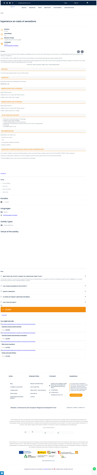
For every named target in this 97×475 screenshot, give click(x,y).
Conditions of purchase (16, 387)
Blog (11, 383)
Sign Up (76, 3)
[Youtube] (10, 3)
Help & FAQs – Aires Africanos (38, 390)
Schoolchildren (57, 7)
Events (40, 7)
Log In (65, 3)
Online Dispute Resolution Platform (16, 397)
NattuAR (53, 460)
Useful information (69, 7)
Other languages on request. (11, 45)
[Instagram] (12, 3)
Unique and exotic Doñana (9, 352)
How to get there (34, 387)
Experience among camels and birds (11, 326)
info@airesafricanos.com (24, 3)
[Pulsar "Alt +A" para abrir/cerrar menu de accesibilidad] (2, 473)
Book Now (4, 315)
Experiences (32, 7)
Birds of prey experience (8, 344)
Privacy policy (13, 393)
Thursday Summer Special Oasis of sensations (14, 335)
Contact (32, 396)
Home (2, 13)
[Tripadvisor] (4, 3)
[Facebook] (7, 3)
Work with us (33, 393)
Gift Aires (48, 7)
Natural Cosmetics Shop (36, 383)
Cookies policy (14, 390)
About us (24, 7)
